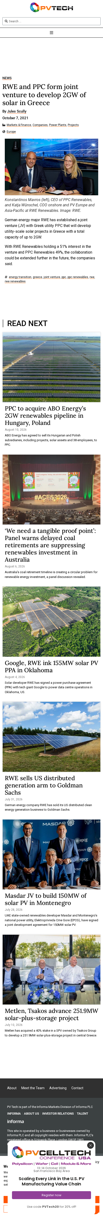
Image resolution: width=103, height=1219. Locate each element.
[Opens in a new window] (15, 1121)
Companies (40, 125)
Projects (73, 125)
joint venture (52, 277)
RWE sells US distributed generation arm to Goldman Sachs (44, 785)
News (6, 78)
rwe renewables (15, 281)
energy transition (20, 277)
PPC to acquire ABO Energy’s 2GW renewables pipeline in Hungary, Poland (45, 415)
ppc (64, 277)
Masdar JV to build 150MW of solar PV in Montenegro (45, 899)
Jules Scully (16, 111)
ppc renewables (78, 277)
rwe (92, 277)
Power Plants (57, 125)
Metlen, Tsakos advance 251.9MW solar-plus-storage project (51, 1014)
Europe (11, 131)
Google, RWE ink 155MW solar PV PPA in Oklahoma (51, 666)
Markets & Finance (19, 125)
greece (37, 277)
